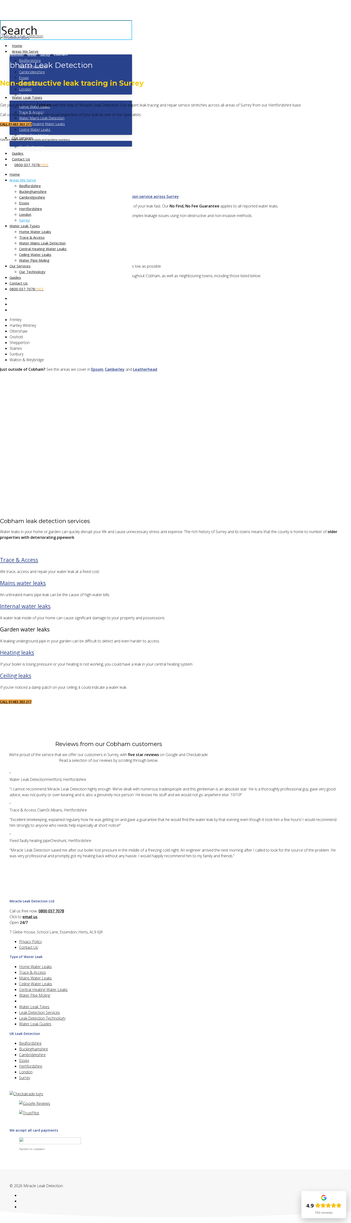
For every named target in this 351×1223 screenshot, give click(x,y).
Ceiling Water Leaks (35, 254)
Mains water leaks (23, 583)
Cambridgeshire (32, 197)
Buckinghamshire (33, 191)
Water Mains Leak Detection (42, 243)
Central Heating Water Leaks (43, 248)
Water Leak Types (25, 225)
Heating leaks (17, 652)
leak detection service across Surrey (145, 196)
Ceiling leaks (15, 675)
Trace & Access (32, 237)
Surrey (24, 220)
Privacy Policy (30, 941)
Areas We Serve (23, 180)
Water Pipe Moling (34, 260)
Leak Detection (12, 54)
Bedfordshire (30, 185)
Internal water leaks (25, 606)
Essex (24, 203)
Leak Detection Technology (42, 1018)
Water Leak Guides (35, 1024)
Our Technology (32, 271)
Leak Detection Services (39, 1012)
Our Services (20, 266)
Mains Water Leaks (35, 978)
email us (29, 916)
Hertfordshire (30, 208)
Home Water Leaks (35, 231)
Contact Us (19, 283)
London (25, 214)
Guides (15, 277)
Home (15, 174)
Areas (31, 54)
